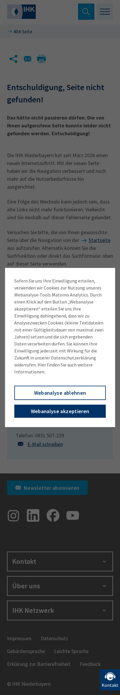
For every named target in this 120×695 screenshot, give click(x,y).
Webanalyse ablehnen (60, 392)
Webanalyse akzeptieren (60, 411)
